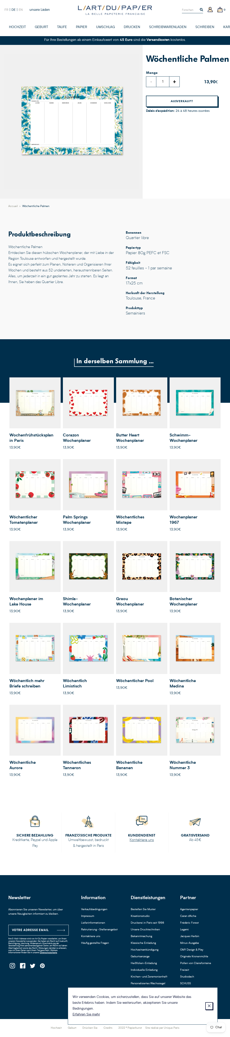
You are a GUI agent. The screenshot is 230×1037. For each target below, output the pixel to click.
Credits (108, 1028)
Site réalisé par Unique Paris (162, 1028)
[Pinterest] (42, 967)
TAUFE (62, 27)
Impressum (87, 916)
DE (13, 9)
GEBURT (41, 27)
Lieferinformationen (93, 923)
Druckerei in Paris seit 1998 (147, 923)
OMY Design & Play (191, 950)
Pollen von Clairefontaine (195, 963)
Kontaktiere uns (142, 840)
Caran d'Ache (188, 916)
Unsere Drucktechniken (145, 929)
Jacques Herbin (189, 936)
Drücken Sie (89, 1028)
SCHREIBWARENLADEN (167, 27)
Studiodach (187, 976)
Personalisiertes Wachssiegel (148, 983)
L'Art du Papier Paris (115, 10)
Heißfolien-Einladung (144, 963)
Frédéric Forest (189, 923)
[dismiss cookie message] (209, 1006)
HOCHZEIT (17, 27)
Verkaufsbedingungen (94, 909)
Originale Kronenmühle (194, 956)
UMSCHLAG (105, 27)
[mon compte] (210, 10)
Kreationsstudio (140, 916)
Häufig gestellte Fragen (95, 943)
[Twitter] (32, 967)
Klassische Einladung (143, 943)
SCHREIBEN (204, 27)
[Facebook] (22, 967)
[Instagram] (12, 967)
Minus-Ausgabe (189, 943)
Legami (184, 929)
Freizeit (184, 970)
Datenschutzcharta (48, 953)
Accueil (13, 206)
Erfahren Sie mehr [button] (86, 1014)
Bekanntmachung (141, 936)
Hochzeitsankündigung (144, 950)
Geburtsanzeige (140, 956)
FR (6, 9)
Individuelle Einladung (144, 970)
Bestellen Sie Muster (143, 909)
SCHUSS (185, 983)
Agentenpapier (189, 909)
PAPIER (81, 27)
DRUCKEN (132, 27)
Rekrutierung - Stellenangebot (99, 929)
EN (21, 9)
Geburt (72, 1028)
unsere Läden (39, 10)
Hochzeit (56, 1028)
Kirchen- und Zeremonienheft (149, 976)
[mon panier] (220, 10)
